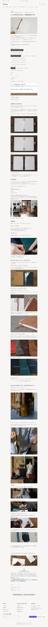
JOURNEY (12, 11)
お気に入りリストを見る (14, 99)
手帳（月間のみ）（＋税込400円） (17, 50)
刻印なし (13, 68)
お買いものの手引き (20, 607)
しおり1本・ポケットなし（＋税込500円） (29, 56)
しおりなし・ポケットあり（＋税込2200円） (19, 60)
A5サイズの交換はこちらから (27, 41)
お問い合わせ (19, 609)
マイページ (4, 605)
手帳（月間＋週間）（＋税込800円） (18, 52)
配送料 (13, 81)
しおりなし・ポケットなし (16, 56)
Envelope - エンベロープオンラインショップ (24, 622)
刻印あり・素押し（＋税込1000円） (18, 70)
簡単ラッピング (13, 589)
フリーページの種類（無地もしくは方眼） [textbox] (18, 84)
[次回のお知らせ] (32, 1)
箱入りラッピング (14, 587)
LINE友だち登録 (19, 611)
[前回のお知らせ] (16, 1)
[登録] (19, 617)
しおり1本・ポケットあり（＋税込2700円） (19, 62)
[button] (21, 7)
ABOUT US (19, 605)
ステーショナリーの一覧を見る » (29, 594)
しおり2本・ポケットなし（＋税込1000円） (19, 58)
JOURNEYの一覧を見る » (18, 594)
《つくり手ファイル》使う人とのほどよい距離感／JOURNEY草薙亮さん (22, 486)
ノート (27, 52)
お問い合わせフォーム (34, 609)
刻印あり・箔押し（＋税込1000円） (23, 68)
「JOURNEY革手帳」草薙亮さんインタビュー (18, 500)
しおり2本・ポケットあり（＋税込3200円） (19, 64)
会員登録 (4, 607)
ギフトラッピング (6, 611)
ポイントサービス (6, 609)
